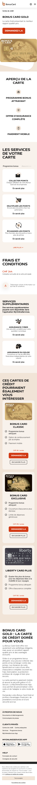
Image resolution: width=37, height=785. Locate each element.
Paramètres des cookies (18, 782)
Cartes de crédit (8, 11)
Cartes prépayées (21, 727)
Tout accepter (18, 778)
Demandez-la (14, 30)
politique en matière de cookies (14, 774)
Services (5, 730)
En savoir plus (18, 188)
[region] (18, 774)
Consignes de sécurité (9, 759)
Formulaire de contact (9, 756)
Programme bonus (16, 730)
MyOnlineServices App (10, 733)
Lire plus (17, 247)
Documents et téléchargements (12, 715)
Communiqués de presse (10, 718)
